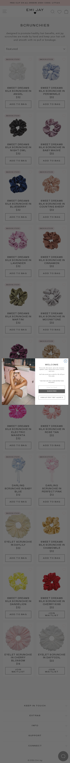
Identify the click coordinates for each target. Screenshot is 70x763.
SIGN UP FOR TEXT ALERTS (51, 397)
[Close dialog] (65, 361)
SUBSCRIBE (51, 391)
